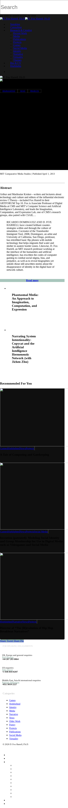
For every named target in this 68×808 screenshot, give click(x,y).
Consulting (16, 27)
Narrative (18, 54)
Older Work (14, 721)
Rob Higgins (8, 657)
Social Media (20, 48)
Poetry (12, 725)
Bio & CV (15, 63)
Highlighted (8, 91)
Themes (17, 60)
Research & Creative (21, 30)
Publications (19, 39)
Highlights (15, 66)
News (22, 91)
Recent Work (20, 33)
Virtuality (18, 57)
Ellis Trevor (7, 670)
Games (16, 45)
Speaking (15, 24)
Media (16, 36)
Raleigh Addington (10, 682)
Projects (17, 42)
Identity (17, 51)
